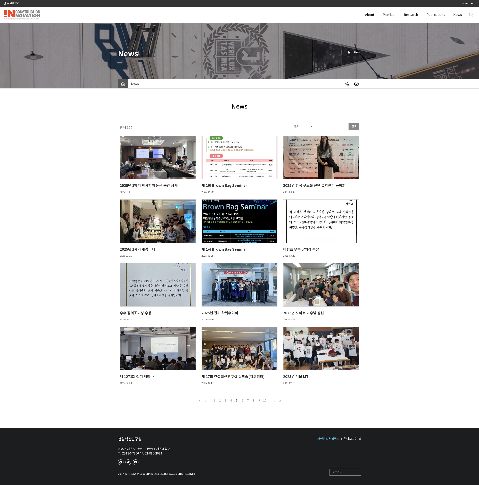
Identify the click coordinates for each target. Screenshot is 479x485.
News (457, 15)
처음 (199, 401)
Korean (465, 3)
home (123, 83)
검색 (354, 126)
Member (389, 15)
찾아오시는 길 (352, 439)
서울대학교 (13, 3)
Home (349, 52)
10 (264, 400)
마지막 (280, 401)
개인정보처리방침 (328, 439)
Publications (435, 15)
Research (411, 15)
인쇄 (356, 83)
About (369, 15)
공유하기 (347, 83)
